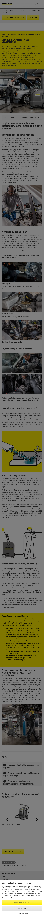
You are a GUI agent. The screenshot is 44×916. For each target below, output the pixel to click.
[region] (22, 898)
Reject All (22, 908)
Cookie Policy (29, 896)
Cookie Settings (22, 913)
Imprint (14, 898)
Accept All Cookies (22, 903)
